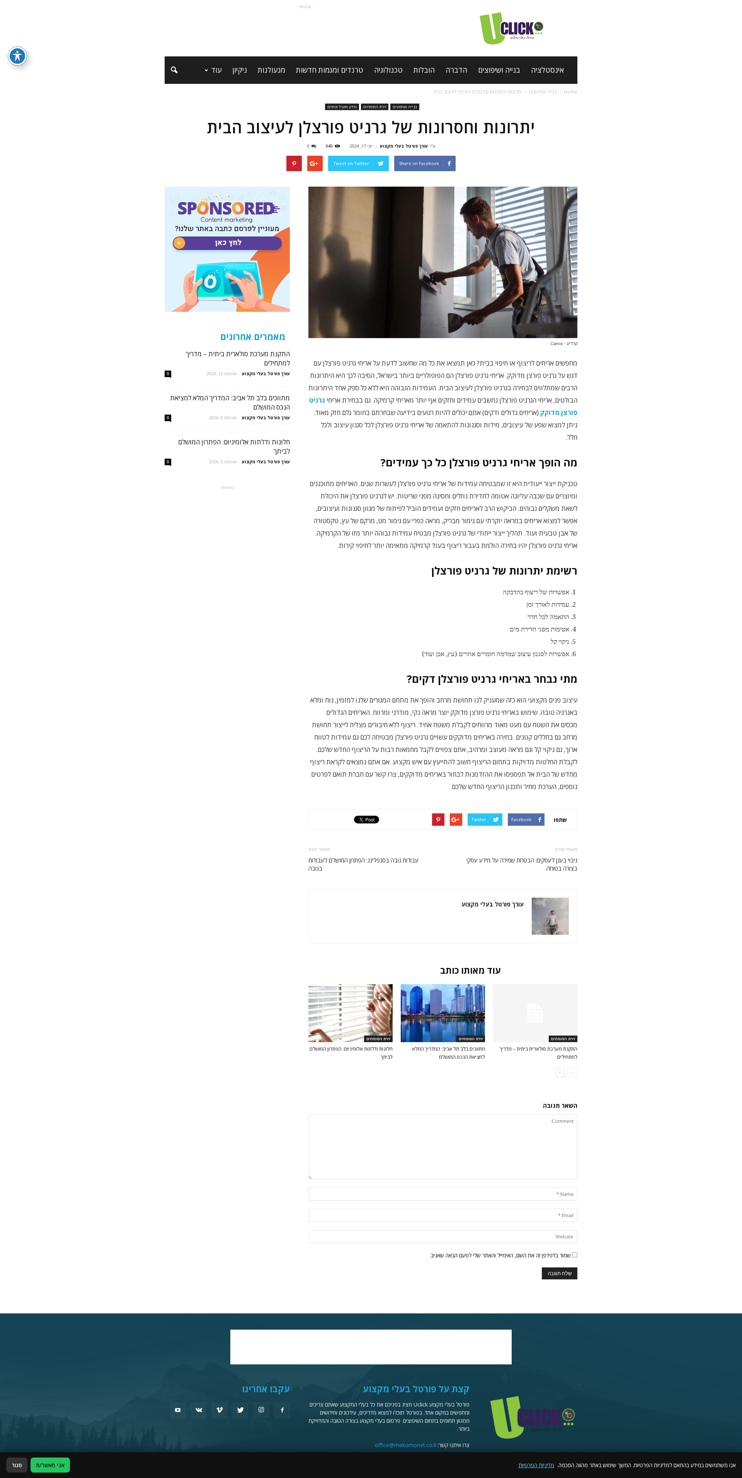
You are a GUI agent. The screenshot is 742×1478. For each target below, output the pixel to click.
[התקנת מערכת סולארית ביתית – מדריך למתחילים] (535, 1013)
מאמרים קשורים (541, 970)
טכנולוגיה (388, 70)
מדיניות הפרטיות (536, 1465)
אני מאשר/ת (50, 1465)
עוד (216, 70)
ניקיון (239, 70)
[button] (174, 70)
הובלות (424, 70)
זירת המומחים (374, 106)
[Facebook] (282, 1410)
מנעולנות (271, 70)
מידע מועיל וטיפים (342, 106)
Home (570, 91)
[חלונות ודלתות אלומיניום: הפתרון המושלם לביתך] (350, 1013)
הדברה (456, 70)
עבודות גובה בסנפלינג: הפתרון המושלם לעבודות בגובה (363, 864)
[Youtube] (178, 1410)
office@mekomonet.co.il (405, 1445)
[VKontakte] (198, 1410)
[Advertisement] (305, 28)
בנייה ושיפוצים (499, 70)
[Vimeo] (219, 1410)
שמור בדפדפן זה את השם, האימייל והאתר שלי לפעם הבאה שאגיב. (500, 1255)
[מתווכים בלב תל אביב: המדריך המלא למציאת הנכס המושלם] (443, 1013)
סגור (17, 1465)
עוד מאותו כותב (470, 970)
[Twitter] (240, 1410)
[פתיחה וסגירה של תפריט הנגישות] (17, 56)
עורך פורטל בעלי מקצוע (404, 146)
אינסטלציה (547, 70)
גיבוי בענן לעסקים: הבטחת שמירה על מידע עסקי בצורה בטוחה (521, 864)
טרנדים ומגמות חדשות (329, 70)
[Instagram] (261, 1410)
